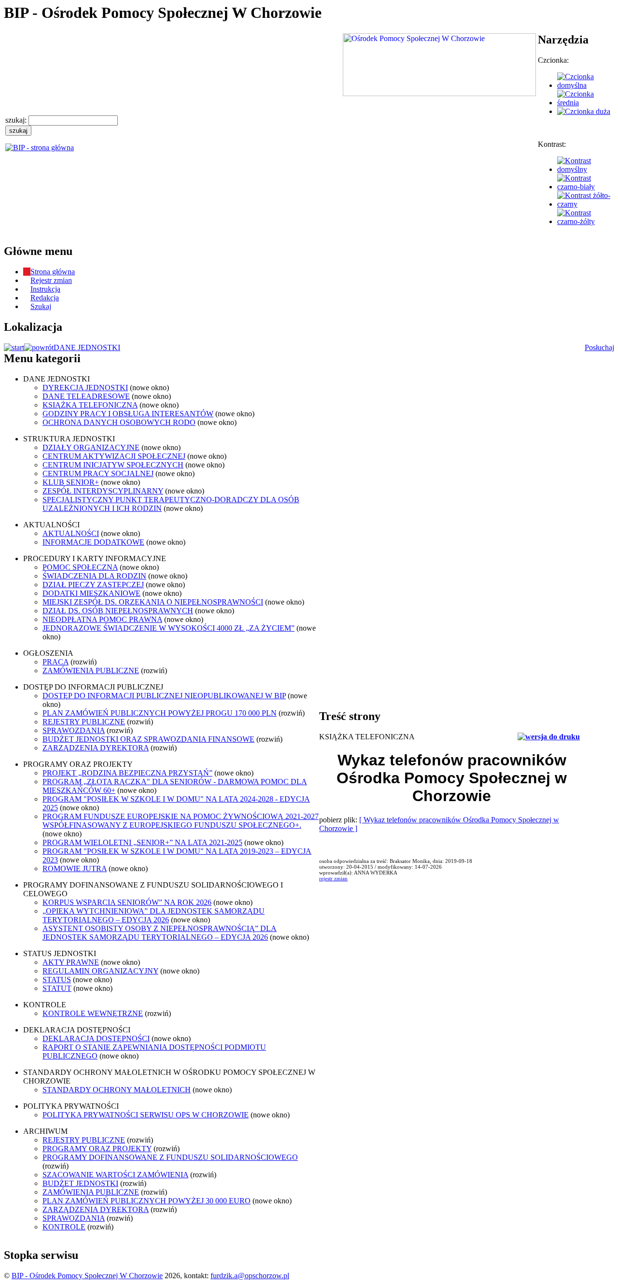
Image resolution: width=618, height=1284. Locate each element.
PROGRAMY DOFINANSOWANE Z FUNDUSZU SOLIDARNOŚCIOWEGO (170, 1157)
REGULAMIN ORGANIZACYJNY (100, 971)
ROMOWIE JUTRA (74, 868)
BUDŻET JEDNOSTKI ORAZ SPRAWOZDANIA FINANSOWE (148, 739)
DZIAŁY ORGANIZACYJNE (91, 447)
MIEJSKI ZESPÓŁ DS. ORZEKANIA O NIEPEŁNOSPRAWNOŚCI (152, 602)
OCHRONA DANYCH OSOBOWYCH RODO (119, 422)
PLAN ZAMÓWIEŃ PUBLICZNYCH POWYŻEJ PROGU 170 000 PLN (159, 713)
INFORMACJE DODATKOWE (93, 542)
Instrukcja (45, 289)
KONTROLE (63, 1227)
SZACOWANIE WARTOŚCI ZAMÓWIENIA (115, 1175)
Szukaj (40, 306)
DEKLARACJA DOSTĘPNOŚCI (96, 1038)
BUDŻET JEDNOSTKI (80, 1183)
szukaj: (16, 120)
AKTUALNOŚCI (70, 533)
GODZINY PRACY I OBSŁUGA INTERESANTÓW (127, 413)
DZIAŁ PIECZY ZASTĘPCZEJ (93, 584)
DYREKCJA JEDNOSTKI (85, 387)
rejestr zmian (333, 878)
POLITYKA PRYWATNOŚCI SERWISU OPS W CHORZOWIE (145, 1115)
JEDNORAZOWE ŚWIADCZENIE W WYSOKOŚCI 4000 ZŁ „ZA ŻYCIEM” (168, 628)
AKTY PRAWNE (70, 962)
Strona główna (52, 272)
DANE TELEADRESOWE (86, 396)
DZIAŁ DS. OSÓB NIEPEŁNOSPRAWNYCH (117, 611)
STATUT (56, 988)
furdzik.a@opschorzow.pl (250, 1275)
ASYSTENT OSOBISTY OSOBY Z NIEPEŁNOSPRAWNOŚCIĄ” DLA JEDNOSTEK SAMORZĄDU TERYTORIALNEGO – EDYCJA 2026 (159, 932)
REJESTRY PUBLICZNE (83, 722)
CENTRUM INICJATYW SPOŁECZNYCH (112, 465)
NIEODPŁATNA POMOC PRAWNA (102, 619)
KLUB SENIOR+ (70, 482)
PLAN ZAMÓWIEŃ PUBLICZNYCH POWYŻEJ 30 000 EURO (146, 1201)
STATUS (56, 979)
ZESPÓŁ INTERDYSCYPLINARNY (102, 491)
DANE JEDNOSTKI (87, 347)
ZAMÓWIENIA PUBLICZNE (90, 670)
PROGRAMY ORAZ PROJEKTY (97, 1148)
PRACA (55, 662)
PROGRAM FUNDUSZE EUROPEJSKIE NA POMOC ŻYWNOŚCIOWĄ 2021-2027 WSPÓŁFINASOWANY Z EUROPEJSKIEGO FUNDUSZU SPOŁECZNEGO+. (180, 820)
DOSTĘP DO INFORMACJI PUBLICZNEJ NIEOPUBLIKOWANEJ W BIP (164, 695)
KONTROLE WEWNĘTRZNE (92, 1013)
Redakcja (44, 298)
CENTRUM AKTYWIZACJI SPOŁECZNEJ (113, 456)
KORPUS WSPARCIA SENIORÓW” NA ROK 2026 (126, 902)
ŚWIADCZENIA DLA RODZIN (94, 576)
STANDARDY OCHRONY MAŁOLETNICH (116, 1090)
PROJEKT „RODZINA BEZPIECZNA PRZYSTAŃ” (127, 773)
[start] (14, 347)
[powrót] (39, 347)
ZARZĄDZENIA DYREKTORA (95, 748)
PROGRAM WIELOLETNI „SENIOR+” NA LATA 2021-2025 (142, 842)
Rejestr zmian (51, 280)
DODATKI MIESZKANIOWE (91, 593)
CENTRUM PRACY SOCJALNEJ (98, 473)
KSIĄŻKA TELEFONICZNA (90, 405)
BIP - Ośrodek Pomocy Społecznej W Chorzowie (87, 1275)
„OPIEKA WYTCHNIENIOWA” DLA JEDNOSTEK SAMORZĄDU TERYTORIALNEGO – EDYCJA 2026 (153, 915)
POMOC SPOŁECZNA (80, 567)
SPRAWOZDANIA (73, 730)
